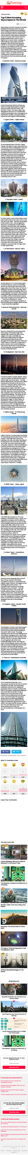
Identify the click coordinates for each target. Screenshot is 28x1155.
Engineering (12, 755)
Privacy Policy (16, 1150)
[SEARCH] (26, 8)
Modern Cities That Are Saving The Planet (13, 906)
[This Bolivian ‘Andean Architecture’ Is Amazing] (14, 873)
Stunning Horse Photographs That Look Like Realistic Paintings (13, 1086)
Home (2, 1150)
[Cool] (22, 13)
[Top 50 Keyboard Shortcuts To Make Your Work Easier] (14, 1024)
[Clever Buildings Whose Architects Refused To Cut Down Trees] (14, 852)
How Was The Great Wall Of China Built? (13, 927)
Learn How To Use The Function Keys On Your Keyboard (13, 1130)
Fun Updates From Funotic (12, 1078)
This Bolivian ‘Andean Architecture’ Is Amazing (14, 884)
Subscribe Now (14, 1067)
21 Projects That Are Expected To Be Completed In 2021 (13, 949)
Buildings (5, 755)
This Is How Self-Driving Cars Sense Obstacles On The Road (14, 1123)
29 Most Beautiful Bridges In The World (12, 971)
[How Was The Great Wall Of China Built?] (14, 917)
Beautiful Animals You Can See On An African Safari (14, 997)
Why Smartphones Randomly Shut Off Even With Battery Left (14, 1135)
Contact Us (14, 1152)
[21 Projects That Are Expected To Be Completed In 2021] (14, 938)
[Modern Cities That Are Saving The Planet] (14, 895)
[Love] (6, 845)
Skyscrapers (22, 755)
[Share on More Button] (24, 751)
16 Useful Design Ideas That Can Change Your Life (13, 1139)
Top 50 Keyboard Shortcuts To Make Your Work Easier (14, 1032)
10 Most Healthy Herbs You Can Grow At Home (14, 1094)
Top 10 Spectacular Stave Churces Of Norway (14, 1015)
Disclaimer (24, 1150)
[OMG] (25, 13)
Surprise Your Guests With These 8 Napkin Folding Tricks (12, 1090)
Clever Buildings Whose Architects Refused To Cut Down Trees (13, 862)
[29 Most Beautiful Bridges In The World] (14, 960)
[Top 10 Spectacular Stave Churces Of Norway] (14, 1006)
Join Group (8, 1150)
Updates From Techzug (10, 1119)
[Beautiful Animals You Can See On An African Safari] (14, 989)
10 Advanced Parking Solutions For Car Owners (14, 1126)
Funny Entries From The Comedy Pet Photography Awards (11, 1081)
